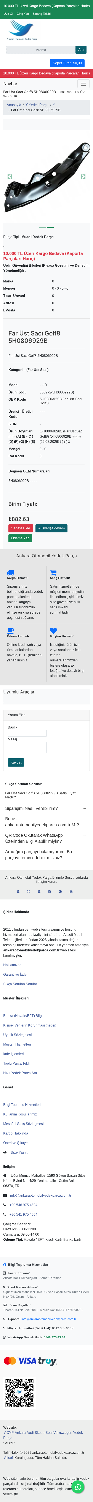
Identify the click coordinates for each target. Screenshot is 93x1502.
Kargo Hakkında (15, 1133)
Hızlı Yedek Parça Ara (20, 1072)
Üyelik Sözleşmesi (17, 1034)
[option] (46, 176)
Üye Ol (8, 13)
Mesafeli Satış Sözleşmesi (23, 1123)
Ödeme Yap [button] (20, 538)
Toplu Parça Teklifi (17, 1063)
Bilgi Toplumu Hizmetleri (22, 1104)
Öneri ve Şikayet (16, 1142)
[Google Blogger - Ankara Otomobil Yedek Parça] (51, 891)
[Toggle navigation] (83, 83)
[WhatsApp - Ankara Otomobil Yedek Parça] (30, 891)
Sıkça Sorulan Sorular (20, 983)
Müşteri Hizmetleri (17, 1044)
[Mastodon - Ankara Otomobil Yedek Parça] (40, 891)
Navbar (10, 84)
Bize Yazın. (19, 1152)
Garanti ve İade (15, 974)
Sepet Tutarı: (67, 63)
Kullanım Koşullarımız (20, 1114)
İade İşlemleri (13, 1053)
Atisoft (9, 1457)
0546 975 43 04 (54, 1337)
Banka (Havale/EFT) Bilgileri (25, 1015)
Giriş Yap (23, 13)
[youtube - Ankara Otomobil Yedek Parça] (73, 891)
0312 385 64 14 (63, 1328)
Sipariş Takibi (42, 13)
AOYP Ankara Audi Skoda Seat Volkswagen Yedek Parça (43, 1435)
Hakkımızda (12, 964)
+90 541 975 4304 (23, 1214)
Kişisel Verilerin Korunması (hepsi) (29, 1025)
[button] (46, 176)
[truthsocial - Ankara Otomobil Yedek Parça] (19, 891)
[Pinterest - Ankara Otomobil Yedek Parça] (62, 891)
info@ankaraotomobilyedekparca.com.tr (48, 1319)
